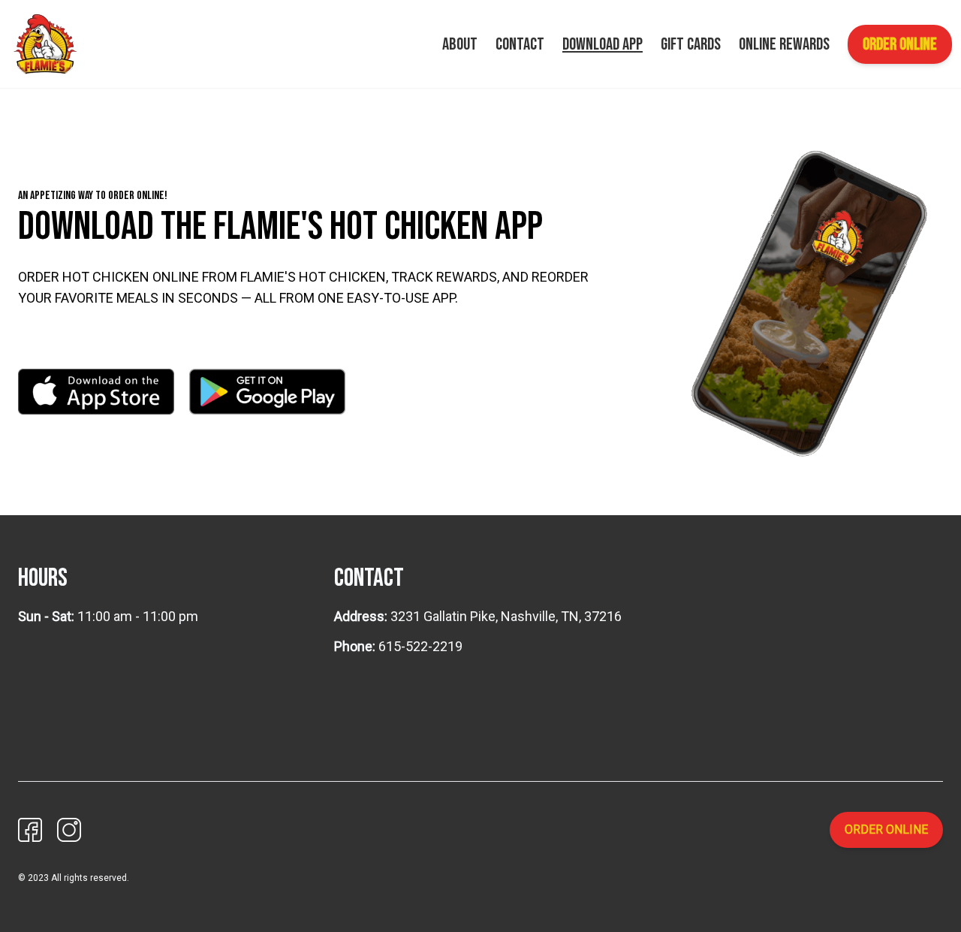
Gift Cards (691, 44)
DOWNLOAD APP (602, 44)
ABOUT (459, 44)
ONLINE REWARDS (784, 44)
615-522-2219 (420, 646)
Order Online (900, 44)
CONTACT (520, 44)
